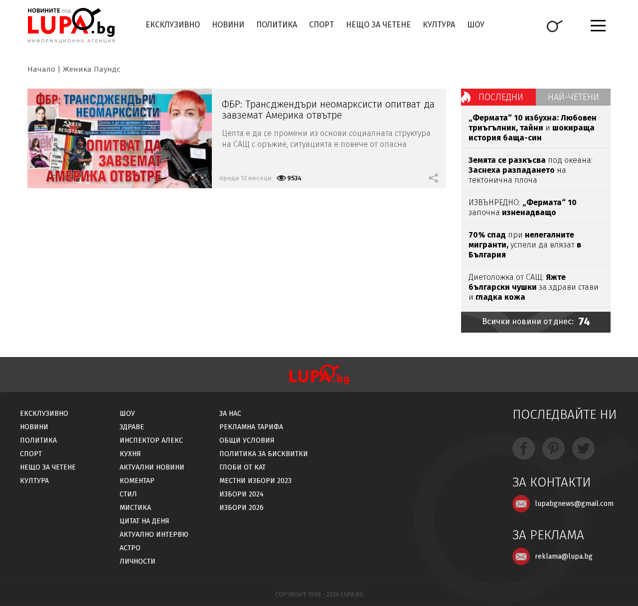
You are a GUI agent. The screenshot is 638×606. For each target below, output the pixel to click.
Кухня (130, 454)
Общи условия (247, 440)
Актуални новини (152, 467)
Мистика (135, 507)
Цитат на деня (144, 521)
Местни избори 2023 (255, 481)
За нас (230, 413)
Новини (228, 24)
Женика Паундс (91, 69)
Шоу (475, 24)
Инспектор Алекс (151, 440)
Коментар (137, 481)
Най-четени (573, 97)
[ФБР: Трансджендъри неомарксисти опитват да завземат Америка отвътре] (119, 138)
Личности (138, 561)
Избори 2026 (241, 507)
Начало (41, 69)
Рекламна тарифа (251, 427)
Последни (500, 97)
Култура (439, 24)
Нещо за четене (378, 24)
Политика (276, 24)
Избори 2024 (241, 494)
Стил (128, 494)
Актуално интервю (154, 534)
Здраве (132, 427)
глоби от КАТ (242, 467)
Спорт (321, 24)
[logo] (71, 25)
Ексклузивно (173, 24)
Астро (130, 548)
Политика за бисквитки (263, 454)
